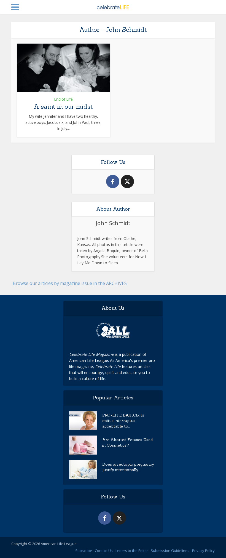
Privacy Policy (203, 550)
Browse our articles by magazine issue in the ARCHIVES (70, 283)
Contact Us (104, 550)
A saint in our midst (63, 106)
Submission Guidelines (170, 550)
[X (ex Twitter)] (127, 181)
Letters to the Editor (131, 550)
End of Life (63, 99)
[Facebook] (112, 181)
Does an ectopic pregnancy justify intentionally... (128, 467)
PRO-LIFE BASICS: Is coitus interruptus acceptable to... (123, 421)
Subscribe (83, 550)
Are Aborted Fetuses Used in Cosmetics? (127, 442)
